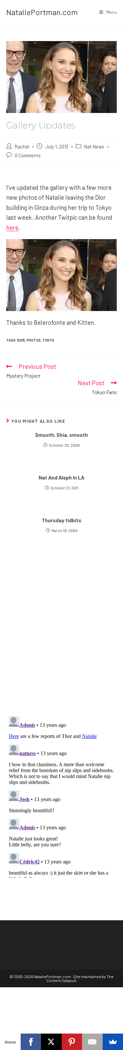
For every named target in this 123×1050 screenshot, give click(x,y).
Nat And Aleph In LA (61, 477)
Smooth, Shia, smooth (61, 435)
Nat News (94, 146)
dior (21, 340)
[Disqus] (61, 796)
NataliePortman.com (42, 12)
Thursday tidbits (61, 520)
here (12, 227)
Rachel (22, 146)
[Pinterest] (72, 1042)
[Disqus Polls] (61, 631)
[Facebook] (31, 1042)
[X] (51, 1042)
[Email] (92, 1042)
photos (34, 340)
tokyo (48, 340)
